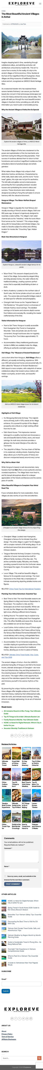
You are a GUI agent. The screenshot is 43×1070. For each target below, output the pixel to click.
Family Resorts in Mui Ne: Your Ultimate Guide (21, 720)
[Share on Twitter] (23, 735)
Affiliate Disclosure (9, 1039)
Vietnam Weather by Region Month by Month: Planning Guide (24, 936)
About (4, 1031)
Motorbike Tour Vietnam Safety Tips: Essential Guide (24, 916)
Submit (5, 991)
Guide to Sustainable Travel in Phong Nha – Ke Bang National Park (24, 943)
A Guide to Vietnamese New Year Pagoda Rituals (23, 964)
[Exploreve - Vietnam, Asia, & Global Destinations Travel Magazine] (21, 4)
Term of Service (8, 1037)
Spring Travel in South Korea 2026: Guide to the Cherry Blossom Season (23, 909)
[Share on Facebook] (16, 735)
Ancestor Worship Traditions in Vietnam (19, 728)
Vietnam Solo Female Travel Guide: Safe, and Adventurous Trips (24, 929)
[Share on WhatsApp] (12, 735)
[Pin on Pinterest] (27, 735)
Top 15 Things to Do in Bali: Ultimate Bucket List (22, 717)
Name (6, 866)
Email (4, 979)
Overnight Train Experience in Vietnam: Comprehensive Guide (22, 950)
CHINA (4, 11)
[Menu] (40, 3)
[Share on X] (19, 735)
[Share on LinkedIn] (31, 735)
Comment (8, 848)
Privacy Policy (7, 1034)
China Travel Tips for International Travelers (25, 589)
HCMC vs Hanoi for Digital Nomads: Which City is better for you (23, 902)
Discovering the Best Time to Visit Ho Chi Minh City (23, 923)
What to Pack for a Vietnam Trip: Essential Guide (23, 957)
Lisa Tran (23, 24)
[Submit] (39, 1058)
